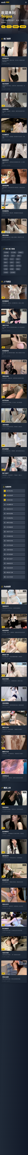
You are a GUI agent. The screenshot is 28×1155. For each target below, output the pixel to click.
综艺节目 (18, 265)
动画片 (11, 265)
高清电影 (6, 252)
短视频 (5, 269)
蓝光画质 (13, 272)
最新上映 (6, 255)
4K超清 (6, 272)
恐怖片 (18, 259)
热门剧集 (13, 252)
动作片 (12, 255)
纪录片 (5, 265)
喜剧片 (5, 259)
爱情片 (19, 255)
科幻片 (11, 259)
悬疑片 (5, 262)
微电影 (11, 269)
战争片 (11, 262)
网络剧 (18, 269)
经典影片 (21, 252)
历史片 (18, 262)
